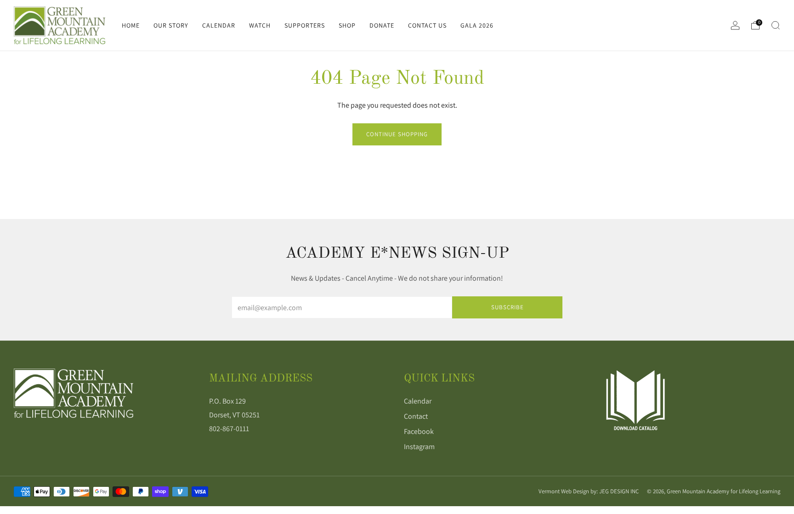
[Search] (775, 25)
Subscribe (507, 307)
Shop (347, 25)
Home (131, 25)
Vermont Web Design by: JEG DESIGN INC (589, 491)
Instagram (419, 446)
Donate (381, 25)
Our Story (170, 25)
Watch (260, 25)
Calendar (218, 25)
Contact (416, 416)
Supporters (304, 25)
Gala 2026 (476, 25)
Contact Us (427, 25)
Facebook (419, 431)
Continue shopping (397, 134)
